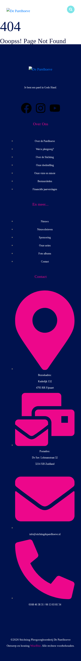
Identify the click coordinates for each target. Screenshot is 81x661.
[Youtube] (54, 108)
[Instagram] (40, 108)
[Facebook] (26, 108)
